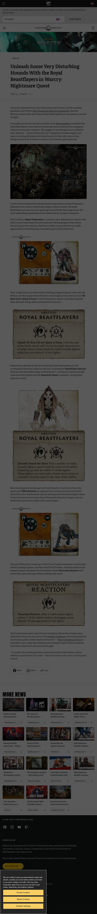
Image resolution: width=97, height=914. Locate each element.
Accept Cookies (23, 892)
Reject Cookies (23, 899)
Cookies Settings (23, 906)
